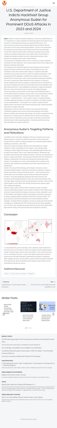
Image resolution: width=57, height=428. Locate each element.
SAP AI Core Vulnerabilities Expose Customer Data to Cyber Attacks (22, 397)
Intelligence (31, 273)
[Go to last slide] (4, 314)
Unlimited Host (7, 360)
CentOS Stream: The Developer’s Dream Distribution (14, 284)
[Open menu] (53, 3)
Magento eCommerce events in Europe (14, 375)
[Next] (53, 314)
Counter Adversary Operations (18, 273)
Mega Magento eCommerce (12, 372)
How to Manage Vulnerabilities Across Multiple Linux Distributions (22, 348)
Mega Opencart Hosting (11, 394)
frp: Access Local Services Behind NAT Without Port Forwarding (21, 356)
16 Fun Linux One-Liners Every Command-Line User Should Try (21, 345)
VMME (4, 381)
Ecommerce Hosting (28, 6)
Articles (7, 273)
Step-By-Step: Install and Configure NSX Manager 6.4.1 (18, 384)
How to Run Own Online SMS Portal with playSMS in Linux (43, 284)
